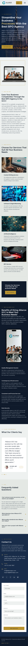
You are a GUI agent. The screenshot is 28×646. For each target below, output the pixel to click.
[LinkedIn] (14, 577)
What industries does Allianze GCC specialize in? (12, 514)
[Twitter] (3, 577)
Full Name (6, 585)
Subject (6, 608)
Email (5, 593)
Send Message (14, 628)
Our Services (7, 46)
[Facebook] (6, 577)
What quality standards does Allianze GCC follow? (12, 520)
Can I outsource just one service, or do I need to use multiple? (13, 498)
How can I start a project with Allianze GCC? (12, 526)
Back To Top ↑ (5, 643)
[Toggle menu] (25, 2)
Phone (5, 600)
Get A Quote (18, 3)
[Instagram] (10, 577)
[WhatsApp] (18, 577)
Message (6, 615)
